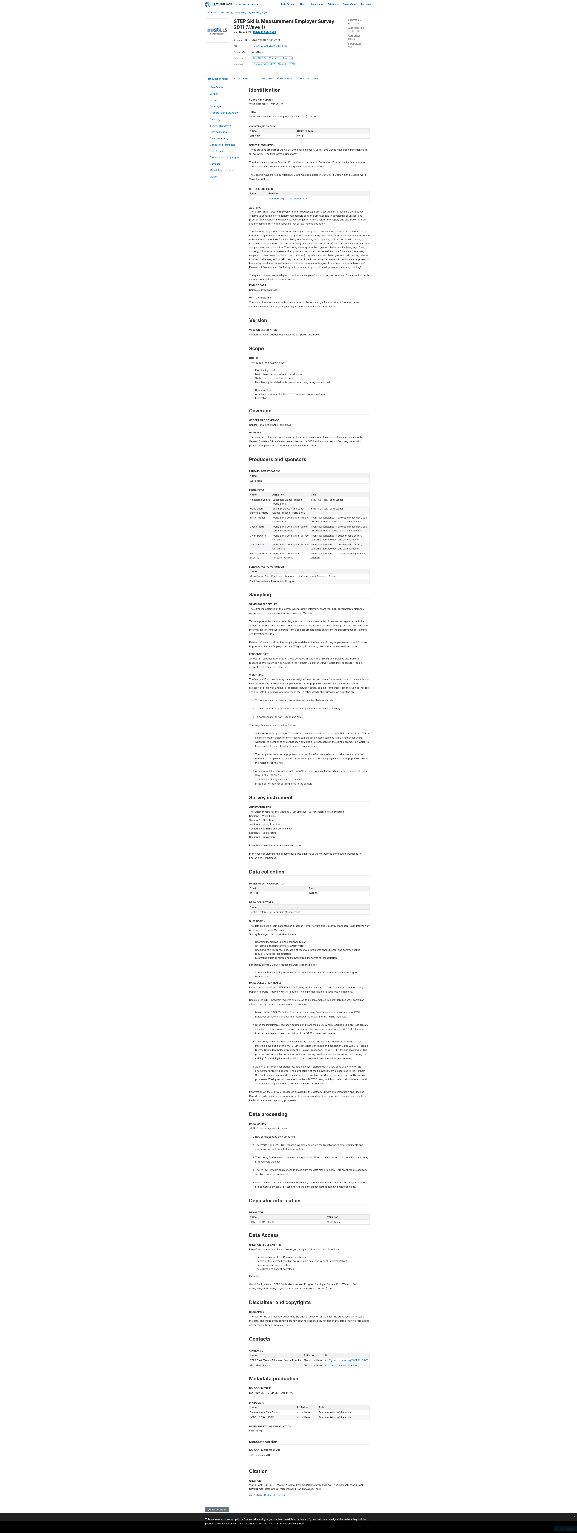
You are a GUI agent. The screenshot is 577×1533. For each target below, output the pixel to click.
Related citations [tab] (309, 78)
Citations (333, 4)
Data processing (219, 138)
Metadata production (222, 170)
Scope (213, 100)
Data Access (217, 151)
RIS (265, 1495)
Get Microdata (265, 32)
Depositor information (222, 144)
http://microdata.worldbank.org (341, 1365)
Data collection (218, 131)
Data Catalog (288, 4)
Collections (317, 4)
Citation (214, 176)
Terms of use (349, 4)
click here (298, 1523)
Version (214, 93)
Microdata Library (247, 4)
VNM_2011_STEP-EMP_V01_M (254, 13)
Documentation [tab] (264, 78)
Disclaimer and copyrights (224, 157)
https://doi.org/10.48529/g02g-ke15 (269, 46)
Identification (217, 87)
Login (368, 4)
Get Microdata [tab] (287, 78)
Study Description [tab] (218, 79)
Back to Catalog (218, 1509)
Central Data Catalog (222, 13)
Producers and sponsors (224, 112)
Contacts (215, 163)
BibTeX (271, 1495)
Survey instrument (220, 125)
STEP (236, 13)
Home (208, 13)
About (303, 4)
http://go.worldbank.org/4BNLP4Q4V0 (346, 1360)
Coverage (215, 106)
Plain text (281, 1495)
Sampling (215, 119)
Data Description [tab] (241, 78)
